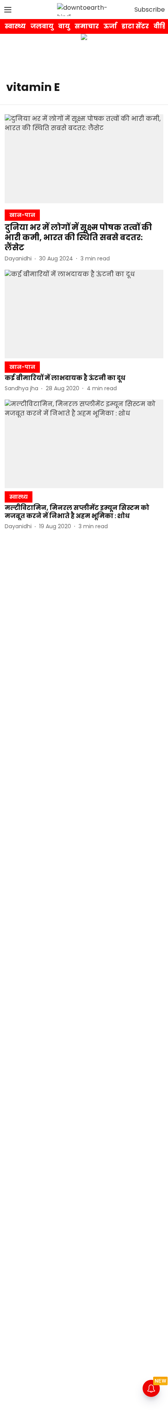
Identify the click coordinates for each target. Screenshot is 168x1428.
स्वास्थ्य (15, 26)
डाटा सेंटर (135, 26)
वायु (64, 26)
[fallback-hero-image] (84, 158)
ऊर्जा (110, 26)
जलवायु (42, 26)
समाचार (87, 26)
